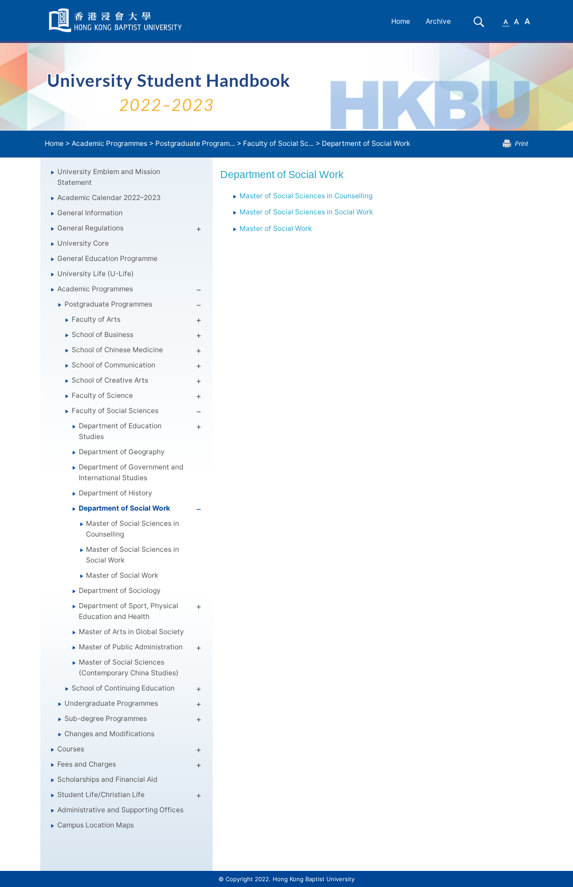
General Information (90, 213)
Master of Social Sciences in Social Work (132, 554)
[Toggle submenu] (198, 230)
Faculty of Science (102, 395)
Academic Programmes (109, 143)
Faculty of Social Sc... (278, 143)
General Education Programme (107, 258)
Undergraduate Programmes (111, 703)
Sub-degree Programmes (105, 718)
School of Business (102, 334)
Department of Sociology (120, 590)
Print (521, 143)
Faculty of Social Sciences (115, 410)
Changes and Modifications (109, 733)
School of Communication (113, 365)
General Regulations (90, 228)
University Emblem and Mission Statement (108, 177)
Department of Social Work (366, 143)
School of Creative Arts (110, 380)
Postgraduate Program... (195, 143)
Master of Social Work (122, 575)
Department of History (115, 493)
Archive (438, 21)
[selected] (116, 20)
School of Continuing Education (123, 688)
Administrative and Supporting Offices (120, 810)
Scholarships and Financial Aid (107, 779)
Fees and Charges (86, 764)
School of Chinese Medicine (117, 349)
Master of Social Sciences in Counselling (132, 528)
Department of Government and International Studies (131, 472)
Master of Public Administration (131, 647)
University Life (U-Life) (95, 273)
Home (400, 21)
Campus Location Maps (95, 825)
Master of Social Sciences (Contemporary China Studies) (129, 667)
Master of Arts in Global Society (131, 631)
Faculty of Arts (96, 319)
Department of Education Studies (120, 431)
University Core (83, 243)
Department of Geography (122, 452)
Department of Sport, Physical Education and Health (128, 611)
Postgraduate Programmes (108, 304)
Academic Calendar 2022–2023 (109, 197)
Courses (70, 749)
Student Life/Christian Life (101, 794)
